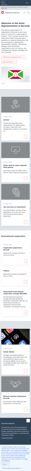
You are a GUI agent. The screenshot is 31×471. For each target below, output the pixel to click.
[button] (28, 420)
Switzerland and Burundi (12, 13)
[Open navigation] (28, 12)
